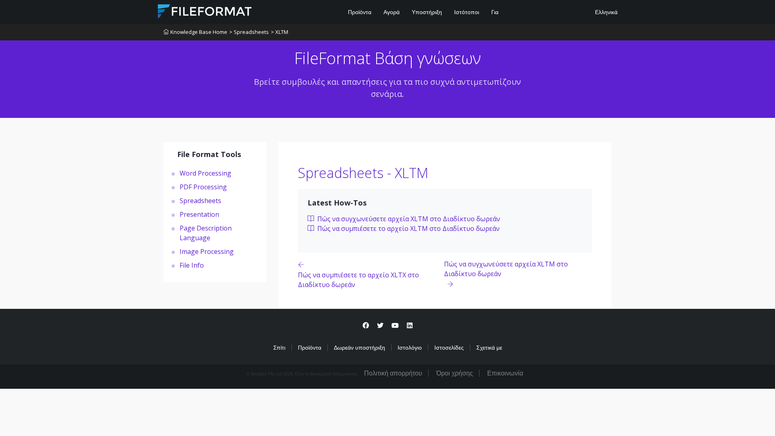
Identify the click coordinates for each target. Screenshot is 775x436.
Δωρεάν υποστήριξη (359, 347)
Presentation (199, 214)
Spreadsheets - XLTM (363, 173)
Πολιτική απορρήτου (393, 373)
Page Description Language (206, 233)
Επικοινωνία (505, 373)
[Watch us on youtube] (395, 325)
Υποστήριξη (427, 12)
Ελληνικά (605, 12)
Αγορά (391, 12)
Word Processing (205, 173)
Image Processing (207, 251)
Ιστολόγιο (410, 347)
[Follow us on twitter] (380, 325)
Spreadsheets (200, 200)
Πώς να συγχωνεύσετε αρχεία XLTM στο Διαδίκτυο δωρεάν (408, 218)
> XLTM (279, 32)
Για (495, 12)
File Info (192, 265)
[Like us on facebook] (365, 325)
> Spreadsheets (249, 32)
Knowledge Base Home (198, 32)
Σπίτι (279, 347)
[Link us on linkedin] (410, 325)
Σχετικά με (489, 347)
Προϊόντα (359, 12)
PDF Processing (203, 186)
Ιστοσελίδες (449, 347)
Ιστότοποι (466, 12)
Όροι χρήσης (454, 373)
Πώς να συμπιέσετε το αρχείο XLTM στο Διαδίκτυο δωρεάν (408, 228)
